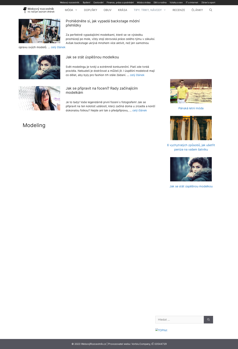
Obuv (108, 10)
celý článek (58, 47)
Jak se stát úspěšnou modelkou (92, 57)
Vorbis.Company (140, 343)
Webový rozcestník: (70, 2)
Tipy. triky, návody (148, 10)
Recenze (179, 10)
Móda (69, 10)
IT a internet (192, 2)
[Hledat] (208, 320)
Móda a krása (143, 2)
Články (197, 10)
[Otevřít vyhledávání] (210, 10)
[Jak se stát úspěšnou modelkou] (191, 179)
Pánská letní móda (191, 108)
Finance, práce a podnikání (120, 2)
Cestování (98, 2)
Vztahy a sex (176, 2)
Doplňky (90, 10)
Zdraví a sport (208, 2)
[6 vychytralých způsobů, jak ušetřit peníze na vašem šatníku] (191, 138)
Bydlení (86, 2)
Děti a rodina (160, 2)
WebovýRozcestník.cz (93, 343)
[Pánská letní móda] (191, 101)
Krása (122, 10)
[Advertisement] (191, 43)
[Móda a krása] (39, 10)
